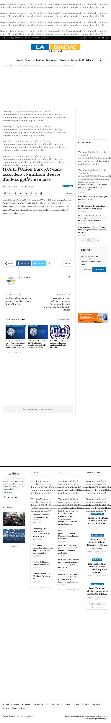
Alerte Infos (35, 38)
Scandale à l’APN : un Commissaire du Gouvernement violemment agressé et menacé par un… (67, 519)
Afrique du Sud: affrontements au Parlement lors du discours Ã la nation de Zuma (57, 304)
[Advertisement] (55, 87)
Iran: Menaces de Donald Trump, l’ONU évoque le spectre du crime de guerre (92, 229)
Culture (89, 60)
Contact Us (44, 38)
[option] (14, 529)
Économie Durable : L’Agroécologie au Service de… (41, 517)
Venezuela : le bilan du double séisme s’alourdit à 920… (97, 521)
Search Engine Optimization (93, 719)
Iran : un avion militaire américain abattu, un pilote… (97, 591)
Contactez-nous (18, 708)
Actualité (29, 60)
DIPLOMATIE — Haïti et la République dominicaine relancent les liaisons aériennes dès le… (92, 217)
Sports (74, 60)
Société (6, 708)
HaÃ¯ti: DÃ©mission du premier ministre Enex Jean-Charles (18, 301)
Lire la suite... (8, 493)
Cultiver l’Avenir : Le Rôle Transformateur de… (41, 576)
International (52, 60)
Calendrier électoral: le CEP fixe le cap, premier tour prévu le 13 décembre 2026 (92, 187)
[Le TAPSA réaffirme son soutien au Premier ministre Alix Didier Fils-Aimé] (60, 332)
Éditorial (85, 704)
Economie (64, 60)
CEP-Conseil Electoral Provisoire (16, 326)
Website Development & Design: (76, 716)
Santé (81, 60)
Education (96, 704)
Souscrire (99, 269)
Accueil (27, 38)
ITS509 (105, 716)
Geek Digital (94, 716)
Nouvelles (39, 60)
